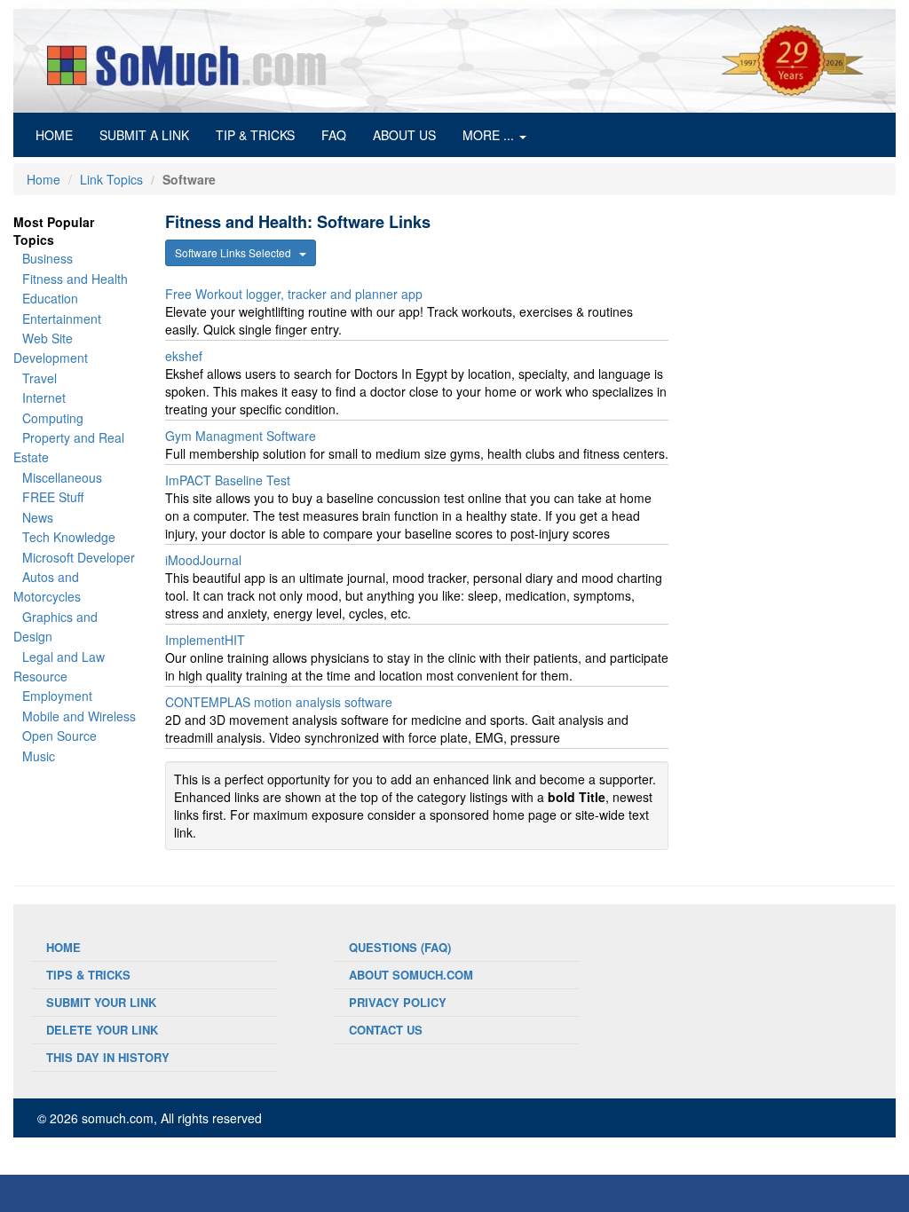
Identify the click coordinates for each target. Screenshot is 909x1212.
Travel (39, 378)
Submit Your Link (101, 1002)
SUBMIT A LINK (144, 135)
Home (43, 179)
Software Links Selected (237, 252)
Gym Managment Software (240, 436)
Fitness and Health (75, 278)
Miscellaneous (62, 477)
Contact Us (386, 1029)
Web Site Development (50, 347)
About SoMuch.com (411, 974)
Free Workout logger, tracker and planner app (294, 294)
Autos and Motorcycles (47, 586)
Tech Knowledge (68, 537)
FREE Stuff (52, 497)
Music (38, 756)
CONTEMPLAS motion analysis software (278, 702)
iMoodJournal (203, 560)
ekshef (183, 356)
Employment (57, 695)
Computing (52, 418)
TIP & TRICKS (255, 135)
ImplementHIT (205, 640)
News (37, 517)
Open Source (59, 735)
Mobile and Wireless (79, 716)
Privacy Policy (398, 1002)
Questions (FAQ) (400, 947)
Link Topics (111, 179)
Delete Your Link (102, 1029)
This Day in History (108, 1057)
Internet (44, 397)
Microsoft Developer (78, 557)
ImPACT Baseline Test (227, 480)
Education (50, 298)
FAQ (333, 135)
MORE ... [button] (490, 135)
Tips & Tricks (88, 974)
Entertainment (61, 318)
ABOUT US (404, 135)
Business (47, 258)
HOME (61, 134)
